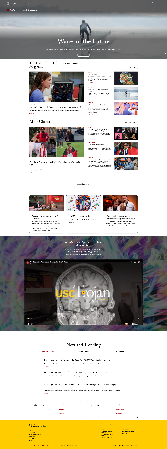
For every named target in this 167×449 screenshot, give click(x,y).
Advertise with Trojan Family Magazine (107, 438)
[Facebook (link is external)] (30, 445)
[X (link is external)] (35, 445)
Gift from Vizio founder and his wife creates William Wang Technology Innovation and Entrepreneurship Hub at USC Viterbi (99, 161)
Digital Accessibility (134, 445)
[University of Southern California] (12, 4)
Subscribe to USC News (86, 427)
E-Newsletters (119, 405)
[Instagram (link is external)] (39, 445)
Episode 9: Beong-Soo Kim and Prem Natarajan (46, 218)
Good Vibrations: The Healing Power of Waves (98, 90)
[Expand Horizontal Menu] (8, 10)
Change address (120, 409)
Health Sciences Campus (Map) (35, 434)
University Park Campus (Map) (35, 430)
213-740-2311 (32, 432)
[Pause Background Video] (165, 53)
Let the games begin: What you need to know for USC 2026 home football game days (77, 360)
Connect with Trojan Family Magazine (107, 432)
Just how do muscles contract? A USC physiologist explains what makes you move (75, 372)
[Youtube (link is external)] (43, 445)
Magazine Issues (104, 429)
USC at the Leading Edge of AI (96, 105)
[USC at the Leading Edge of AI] (126, 108)
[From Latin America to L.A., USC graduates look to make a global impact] (56, 142)
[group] (83, 377)
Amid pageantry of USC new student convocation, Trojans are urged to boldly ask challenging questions (80, 386)
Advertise (61, 413)
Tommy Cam (31, 438)
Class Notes (62, 409)
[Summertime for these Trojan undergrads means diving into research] (56, 87)
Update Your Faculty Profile (128, 431)
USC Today (25, 4)
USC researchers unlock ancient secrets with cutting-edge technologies (120, 218)
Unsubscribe (119, 413)
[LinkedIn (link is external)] (47, 445)
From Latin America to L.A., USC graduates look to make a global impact (55, 163)
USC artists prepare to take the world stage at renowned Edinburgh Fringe (99, 130)
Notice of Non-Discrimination (124, 445)
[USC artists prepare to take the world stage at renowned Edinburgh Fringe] (126, 133)
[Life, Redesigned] (126, 78)
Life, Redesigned (92, 74)
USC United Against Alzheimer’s (81, 216)
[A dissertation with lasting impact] (126, 148)
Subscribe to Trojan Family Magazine (107, 435)
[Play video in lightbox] (83, 292)
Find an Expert (125, 427)
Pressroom (124, 433)
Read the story (83, 54)
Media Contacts (125, 429)
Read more (133, 67)
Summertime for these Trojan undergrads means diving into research (55, 107)
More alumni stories (130, 122)
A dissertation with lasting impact (96, 145)
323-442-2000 (32, 436)
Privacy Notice (114, 445)
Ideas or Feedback (64, 405)
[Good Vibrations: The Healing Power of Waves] (126, 93)
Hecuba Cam (31, 440)
